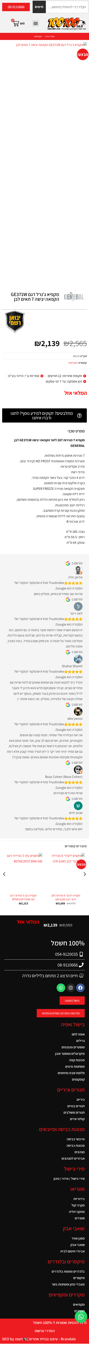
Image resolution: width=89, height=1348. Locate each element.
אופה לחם (78, 1034)
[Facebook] (80, 987)
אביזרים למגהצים (73, 1158)
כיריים (81, 1099)
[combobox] (67, 7)
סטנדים (80, 1218)
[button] (35, 23)
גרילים (80, 1040)
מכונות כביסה (76, 1145)
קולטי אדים (77, 1119)
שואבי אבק (77, 1245)
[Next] (4, 883)
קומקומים (78, 1079)
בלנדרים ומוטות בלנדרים (68, 1271)
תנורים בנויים (76, 1106)
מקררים (79, 1311)
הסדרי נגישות (45, 1330)
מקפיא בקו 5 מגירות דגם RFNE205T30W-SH (23, 897)
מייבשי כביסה (76, 1139)
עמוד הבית (50, 36)
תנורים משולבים (74, 1112)
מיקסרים (79, 1278)
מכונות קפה (77, 1060)
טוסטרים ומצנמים (73, 1047)
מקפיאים (38, 36)
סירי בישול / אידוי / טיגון (69, 1178)
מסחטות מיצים (75, 1066)
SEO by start (13, 1338)
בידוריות (79, 1199)
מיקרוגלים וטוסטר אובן (70, 1053)
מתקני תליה (77, 1211)
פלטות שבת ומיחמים (71, 1073)
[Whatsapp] (61, 987)
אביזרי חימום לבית (72, 1251)
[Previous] (84, 883)
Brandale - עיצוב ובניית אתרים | (51, 1338)
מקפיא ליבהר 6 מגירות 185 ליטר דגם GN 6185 (65, 897)
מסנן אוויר (78, 1238)
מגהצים (80, 1152)
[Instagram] (70, 987)
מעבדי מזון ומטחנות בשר (68, 1284)
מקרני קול (78, 1205)
